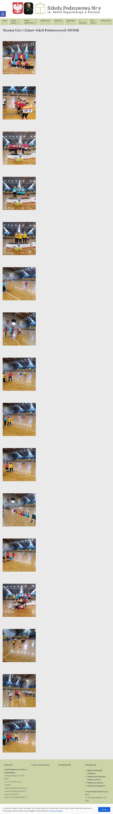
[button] (3, 14)
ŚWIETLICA (58, 21)
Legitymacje (106, 21)
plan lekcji (92, 22)
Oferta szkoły (13, 22)
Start (4, 21)
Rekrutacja (45, 21)
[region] (56, 809)
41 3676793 (11, 782)
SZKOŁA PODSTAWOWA (29, 22)
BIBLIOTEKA (71, 21)
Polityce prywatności (56, 811)
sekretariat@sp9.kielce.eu (18, 788)
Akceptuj (104, 809)
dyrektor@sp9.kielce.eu (18, 791)
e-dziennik (82, 22)
